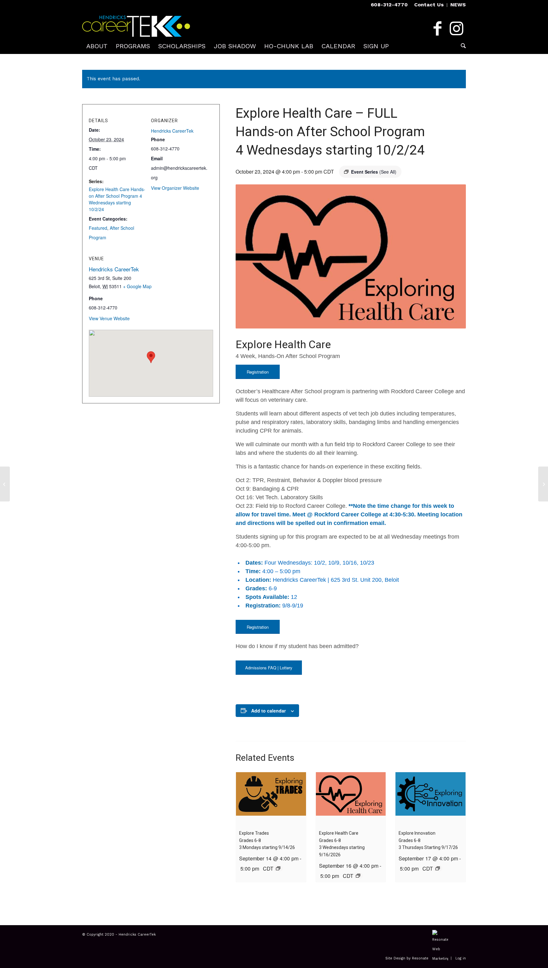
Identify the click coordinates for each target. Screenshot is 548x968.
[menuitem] (429, 5)
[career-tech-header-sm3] (136, 24)
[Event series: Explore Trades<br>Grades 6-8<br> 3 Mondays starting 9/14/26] (278, 868)
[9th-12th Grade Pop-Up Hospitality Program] (5, 484)
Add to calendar (268, 710)
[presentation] (271, 798)
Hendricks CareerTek (172, 131)
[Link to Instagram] (456, 28)
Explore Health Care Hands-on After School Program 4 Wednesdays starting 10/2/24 (117, 199)
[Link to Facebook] (437, 28)
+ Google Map (137, 286)
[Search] (461, 46)
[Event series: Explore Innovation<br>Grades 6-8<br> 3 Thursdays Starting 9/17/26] (437, 868)
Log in (460, 959)
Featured (98, 228)
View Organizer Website (175, 188)
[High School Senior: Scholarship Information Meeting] (543, 484)
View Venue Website (109, 318)
